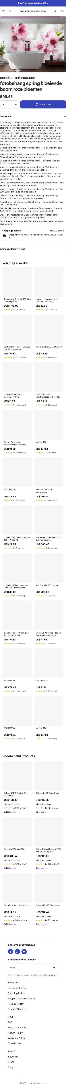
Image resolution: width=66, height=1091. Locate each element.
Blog (10, 1067)
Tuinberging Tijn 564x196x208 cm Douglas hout (17, 300)
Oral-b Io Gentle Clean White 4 (48, 347)
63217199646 (9, 728)
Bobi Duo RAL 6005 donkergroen (43, 491)
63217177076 (9, 490)
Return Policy (15, 1032)
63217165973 (41, 680)
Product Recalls (16, 1009)
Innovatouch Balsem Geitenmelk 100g (13, 395)
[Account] (55, 11)
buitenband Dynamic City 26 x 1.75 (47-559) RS (17, 538)
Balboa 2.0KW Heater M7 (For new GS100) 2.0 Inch (49, 850)
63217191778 (40, 728)
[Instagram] (17, 951)
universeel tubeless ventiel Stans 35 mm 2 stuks (46, 300)
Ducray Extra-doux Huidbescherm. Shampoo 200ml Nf (15, 443)
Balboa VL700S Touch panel (48, 905)
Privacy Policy (51, 975)
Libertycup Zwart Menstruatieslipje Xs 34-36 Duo (47, 395)
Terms (38, 975)
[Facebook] (10, 951)
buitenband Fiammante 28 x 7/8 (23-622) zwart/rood (16, 586)
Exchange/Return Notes (12, 249)
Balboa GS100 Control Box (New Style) (15, 794)
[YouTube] (24, 951)
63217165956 (9, 680)
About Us (13, 1056)
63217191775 (40, 442)
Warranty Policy (16, 1038)
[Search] (10, 11)
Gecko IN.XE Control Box (14, 849)
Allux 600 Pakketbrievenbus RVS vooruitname (47, 538)
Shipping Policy (16, 993)
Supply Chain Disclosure (21, 998)
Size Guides (14, 1043)
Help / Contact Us (17, 1027)
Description (6, 116)
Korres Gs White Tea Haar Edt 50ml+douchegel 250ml (48, 634)
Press (11, 1061)
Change (60, 231)
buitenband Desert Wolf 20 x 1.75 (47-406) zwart (16, 634)
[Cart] (62, 11)
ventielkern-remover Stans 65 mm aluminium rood (17, 348)
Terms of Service (17, 988)
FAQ (10, 1022)
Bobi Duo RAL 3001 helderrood (48, 585)
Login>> (12, 812)
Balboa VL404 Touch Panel (47, 793)
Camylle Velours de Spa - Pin (16, 905)
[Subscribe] (54, 967)
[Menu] (3, 11)
